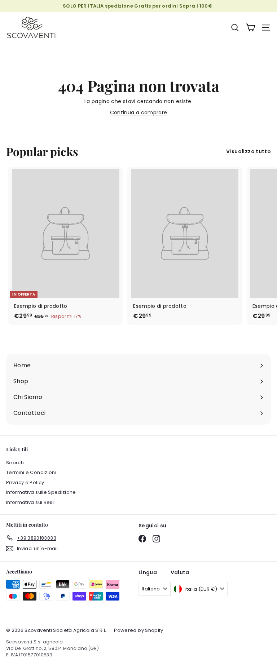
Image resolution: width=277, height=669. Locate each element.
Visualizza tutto (248, 151)
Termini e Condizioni (31, 472)
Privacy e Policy (25, 482)
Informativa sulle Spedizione (41, 492)
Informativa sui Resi (30, 502)
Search (15, 462)
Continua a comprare (138, 112)
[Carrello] (250, 27)
